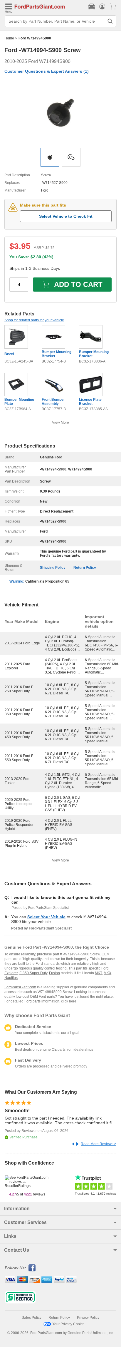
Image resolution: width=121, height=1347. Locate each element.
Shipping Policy (52, 568)
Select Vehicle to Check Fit (66, 216)
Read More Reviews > (98, 1144)
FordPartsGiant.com (20, 987)
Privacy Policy (88, 1318)
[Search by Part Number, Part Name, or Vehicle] (110, 21)
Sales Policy (31, 1318)
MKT (98, 973)
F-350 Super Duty (33, 973)
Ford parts (32, 1001)
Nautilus (11, 978)
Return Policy (84, 568)
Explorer (11, 973)
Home (9, 38)
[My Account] (102, 6)
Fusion (54, 973)
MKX (107, 973)
